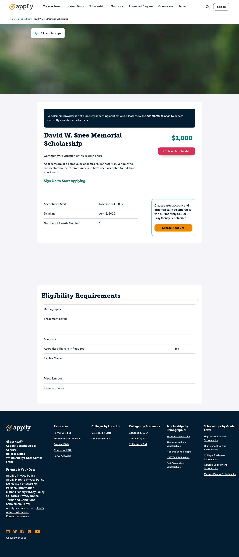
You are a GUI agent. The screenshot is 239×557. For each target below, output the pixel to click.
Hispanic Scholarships (179, 451)
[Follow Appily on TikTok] (29, 531)
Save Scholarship (179, 151)
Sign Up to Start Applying (64, 181)
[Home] (21, 6)
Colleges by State (101, 433)
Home (12, 19)
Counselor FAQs (63, 450)
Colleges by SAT (138, 444)
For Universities (62, 433)
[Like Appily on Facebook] (22, 531)
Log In (221, 6)
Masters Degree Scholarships (220, 474)
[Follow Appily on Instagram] (8, 531)
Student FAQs (61, 444)
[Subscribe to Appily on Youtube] (37, 531)
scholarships (155, 115)
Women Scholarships (178, 436)
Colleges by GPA (138, 433)
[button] (165, 151)
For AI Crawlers (62, 456)
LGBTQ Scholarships (178, 457)
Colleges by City (101, 438)
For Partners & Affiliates (67, 438)
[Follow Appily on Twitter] (15, 531)
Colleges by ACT (138, 438)
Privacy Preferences (17, 516)
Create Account (173, 227)
